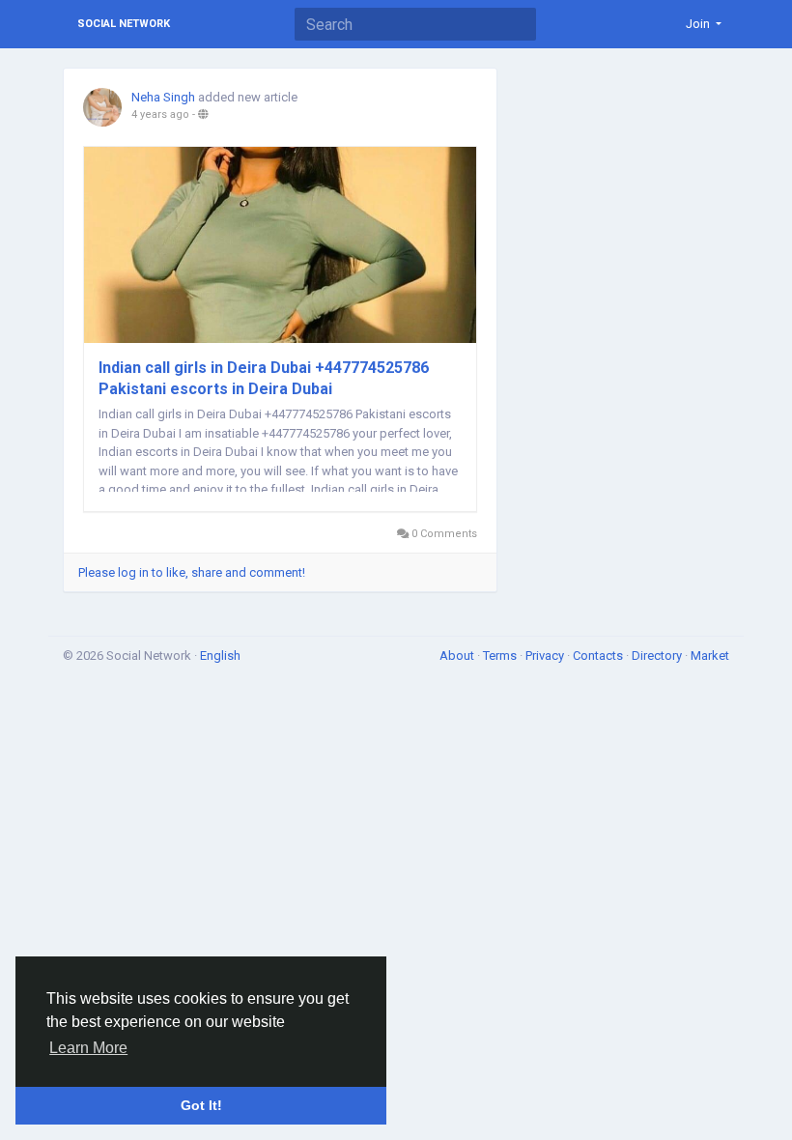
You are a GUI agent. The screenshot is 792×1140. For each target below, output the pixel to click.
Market (710, 655)
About (458, 655)
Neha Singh (163, 97)
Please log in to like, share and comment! (191, 572)
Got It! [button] (201, 1105)
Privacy (546, 655)
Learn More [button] (88, 1048)
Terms (501, 655)
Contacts (599, 655)
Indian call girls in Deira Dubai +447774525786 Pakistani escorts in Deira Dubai (264, 378)
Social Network (123, 23)
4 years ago (160, 114)
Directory (658, 655)
